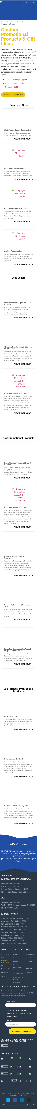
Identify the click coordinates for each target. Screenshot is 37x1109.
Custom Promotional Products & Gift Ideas (5, 961)
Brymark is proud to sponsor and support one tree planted (17, 1040)
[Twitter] (8, 1100)
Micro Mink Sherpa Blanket (14, 168)
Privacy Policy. (22, 1095)
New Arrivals (4, 972)
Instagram (11, 1001)
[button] (33, 7)
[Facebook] (15, 1100)
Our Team (16, 958)
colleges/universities (11, 63)
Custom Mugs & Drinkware (16, 83)
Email (10, 1020)
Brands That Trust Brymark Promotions (18, 979)
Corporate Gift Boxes (13, 87)
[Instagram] (29, 1100)
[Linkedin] (22, 1100)
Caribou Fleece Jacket (13, 251)
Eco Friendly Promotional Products (18, 690)
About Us (15, 954)
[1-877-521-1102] (23, 3)
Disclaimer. (13, 1095)
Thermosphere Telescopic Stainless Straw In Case (18, 348)
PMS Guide (29, 961)
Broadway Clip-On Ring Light (15, 393)
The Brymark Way (18, 973)
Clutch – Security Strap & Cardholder (14, 557)
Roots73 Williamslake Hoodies (16, 208)
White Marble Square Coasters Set (17, 130)
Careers (15, 961)
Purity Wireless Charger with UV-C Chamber (17, 303)
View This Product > (23, 139)
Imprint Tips (29, 958)
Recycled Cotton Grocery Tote (16, 806)
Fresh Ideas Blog (5, 969)
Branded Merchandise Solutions (17, 967)
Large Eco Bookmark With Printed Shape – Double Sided (17, 650)
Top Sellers (4, 976)
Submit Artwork (30, 954)
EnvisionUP (30, 1105)
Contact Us (29, 972)
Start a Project (30, 965)
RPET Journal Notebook (13, 759)
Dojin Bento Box (10, 716)
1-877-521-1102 (29, 3)
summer (28, 63)
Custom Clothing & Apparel (16, 79)
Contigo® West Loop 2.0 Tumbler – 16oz (17, 605)
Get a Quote (29, 968)
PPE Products (5, 954)
